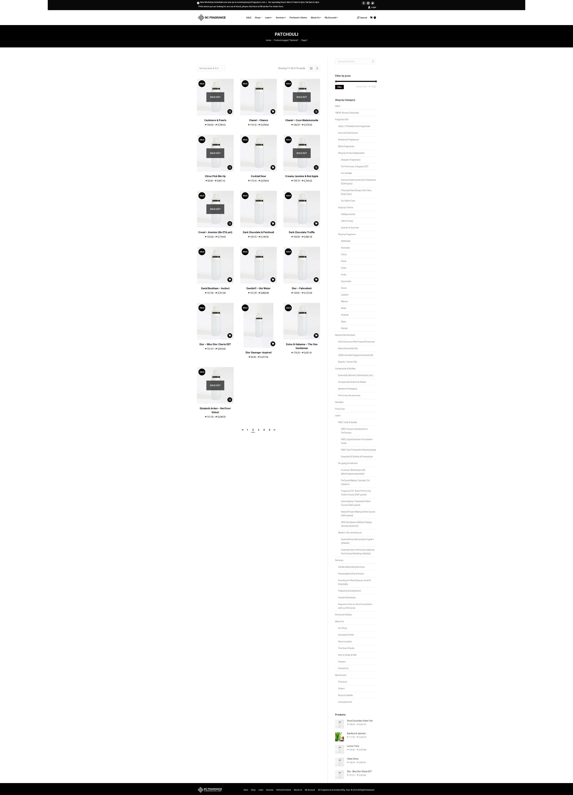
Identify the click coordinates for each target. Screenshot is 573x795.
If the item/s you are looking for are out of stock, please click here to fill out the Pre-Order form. (241, 6)
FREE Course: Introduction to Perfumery (354, 431)
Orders (341, 688)
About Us (339, 621)
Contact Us (343, 668)
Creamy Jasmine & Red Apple (301, 176)
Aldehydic (345, 241)
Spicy (343, 321)
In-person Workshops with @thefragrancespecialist (353, 472)
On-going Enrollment (348, 463)
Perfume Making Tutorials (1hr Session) (355, 482)
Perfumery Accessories (349, 395)
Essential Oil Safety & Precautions (357, 456)
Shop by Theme (345, 207)
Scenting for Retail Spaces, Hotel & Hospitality (354, 582)
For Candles (346, 173)
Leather (344, 295)
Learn (338, 415)
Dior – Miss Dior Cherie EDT (215, 344)
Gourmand (346, 281)
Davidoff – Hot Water (259, 288)
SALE (337, 106)
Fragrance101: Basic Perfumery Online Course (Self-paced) (356, 493)
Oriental (345, 315)
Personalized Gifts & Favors (351, 573)
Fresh (343, 268)
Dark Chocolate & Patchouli (258, 232)
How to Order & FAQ (347, 655)
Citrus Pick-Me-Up (215, 176)
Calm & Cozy (347, 221)
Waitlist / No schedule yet (350, 532)
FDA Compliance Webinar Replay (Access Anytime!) (356, 524)
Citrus (344, 254)
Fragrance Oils (342, 119)
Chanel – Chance (258, 120)
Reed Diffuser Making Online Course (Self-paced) (358, 514)
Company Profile (346, 635)
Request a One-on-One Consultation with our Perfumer (355, 606)
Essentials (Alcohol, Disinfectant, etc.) (355, 375)
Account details (345, 695)
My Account (340, 675)
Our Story (342, 628)
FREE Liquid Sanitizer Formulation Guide (357, 441)
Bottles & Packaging (347, 389)
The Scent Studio (346, 648)
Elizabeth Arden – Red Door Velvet (215, 410)
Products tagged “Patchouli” (286, 40)
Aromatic (345, 248)
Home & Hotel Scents (348, 133)
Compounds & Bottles (345, 368)
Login (373, 7)
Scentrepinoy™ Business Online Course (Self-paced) (355, 503)
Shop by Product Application (351, 153)
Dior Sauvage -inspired (258, 352)
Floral (343, 261)
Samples (339, 402)
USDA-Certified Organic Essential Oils (355, 355)
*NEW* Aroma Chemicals (347, 113)
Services (339, 560)
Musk (343, 308)
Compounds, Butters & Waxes (352, 382)
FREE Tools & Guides (347, 422)
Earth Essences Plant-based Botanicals (356, 342)
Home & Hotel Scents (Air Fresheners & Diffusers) (358, 182)
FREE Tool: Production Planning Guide (358, 450)
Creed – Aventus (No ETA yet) (215, 232)
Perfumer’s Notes (343, 614)
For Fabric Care (348, 201)
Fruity (343, 274)
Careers (342, 661)
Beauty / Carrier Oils (347, 362)
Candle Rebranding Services (351, 567)
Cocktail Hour (258, 176)
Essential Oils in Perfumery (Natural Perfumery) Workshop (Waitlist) (357, 552)
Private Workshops (347, 597)
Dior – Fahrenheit (302, 288)
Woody (344, 328)
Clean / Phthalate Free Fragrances (354, 126)
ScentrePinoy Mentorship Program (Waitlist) (357, 541)
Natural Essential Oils (348, 348)
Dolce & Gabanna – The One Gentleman (302, 346)
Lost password (345, 702)
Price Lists (340, 409)
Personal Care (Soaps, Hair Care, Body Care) (356, 192)
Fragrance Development (349, 591)
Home (268, 40)
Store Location (345, 641)
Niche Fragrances (346, 146)
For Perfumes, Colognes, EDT (355, 166)
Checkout (342, 682)
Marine (344, 301)
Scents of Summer (350, 227)
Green (344, 288)
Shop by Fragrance (347, 234)
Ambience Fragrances (348, 139)
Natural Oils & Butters (345, 335)
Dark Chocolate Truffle (302, 232)
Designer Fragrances (351, 160)
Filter (339, 87)
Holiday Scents (348, 214)
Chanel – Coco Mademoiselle (301, 120)
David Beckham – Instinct (215, 288)
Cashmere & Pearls (215, 120)
